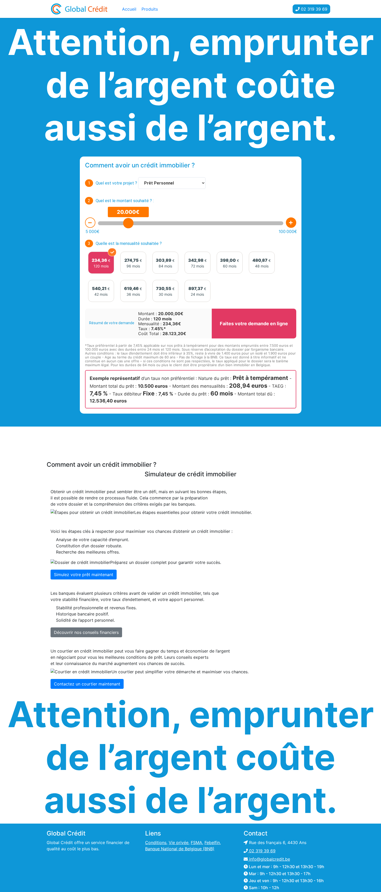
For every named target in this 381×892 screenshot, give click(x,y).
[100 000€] (291, 222)
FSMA (196, 842)
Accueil (129, 9)
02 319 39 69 (313, 9)
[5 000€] (90, 222)
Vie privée (178, 842)
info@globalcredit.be (269, 859)
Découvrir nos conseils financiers (86, 632)
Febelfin (212, 842)
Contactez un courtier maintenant (87, 683)
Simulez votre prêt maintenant (83, 574)
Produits (150, 9)
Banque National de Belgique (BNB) (179, 848)
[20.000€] (128, 223)
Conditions (155, 842)
